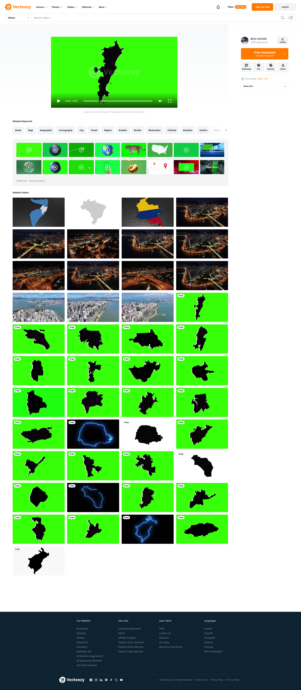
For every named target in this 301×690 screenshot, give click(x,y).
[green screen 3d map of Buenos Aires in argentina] (39, 497)
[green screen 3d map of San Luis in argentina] (202, 497)
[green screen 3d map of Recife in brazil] (39, 529)
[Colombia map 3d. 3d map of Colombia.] (148, 212)
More (101, 7)
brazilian (187, 130)
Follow (283, 42)
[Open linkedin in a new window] (101, 679)
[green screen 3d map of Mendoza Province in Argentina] (39, 370)
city (81, 130)
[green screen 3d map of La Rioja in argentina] (148, 370)
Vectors (40, 7)
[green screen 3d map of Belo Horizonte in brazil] (148, 497)
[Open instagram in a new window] (96, 679)
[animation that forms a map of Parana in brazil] (148, 434)
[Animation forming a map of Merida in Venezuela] (38, 560)
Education (82, 646)
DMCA (121, 633)
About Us (164, 637)
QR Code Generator (87, 665)
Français (208, 646)
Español (208, 633)
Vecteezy (81, 633)
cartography (66, 130)
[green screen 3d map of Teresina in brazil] (93, 465)
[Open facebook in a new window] (91, 679)
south (217, 130)
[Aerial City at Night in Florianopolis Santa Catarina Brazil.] (202, 275)
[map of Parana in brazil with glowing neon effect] (93, 434)
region (108, 130)
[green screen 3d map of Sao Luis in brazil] (202, 402)
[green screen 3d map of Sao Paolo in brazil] (93, 370)
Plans (231, 6)
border (137, 130)
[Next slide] (223, 130)
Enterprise (82, 642)
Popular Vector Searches (131, 642)
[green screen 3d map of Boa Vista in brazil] (202, 434)
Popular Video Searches (130, 651)
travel (94, 130)
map (30, 130)
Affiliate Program (127, 637)
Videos (70, 7)
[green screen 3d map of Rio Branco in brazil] (148, 465)
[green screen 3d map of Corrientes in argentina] (202, 370)
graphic (123, 130)
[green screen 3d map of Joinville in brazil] (93, 339)
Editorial (86, 7)
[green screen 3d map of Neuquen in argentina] (148, 339)
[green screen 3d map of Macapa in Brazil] (202, 339)
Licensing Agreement (129, 628)
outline (203, 130)
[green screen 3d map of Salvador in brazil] (93, 529)
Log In (285, 6)
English (208, 628)
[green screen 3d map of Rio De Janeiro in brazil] (39, 434)
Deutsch (208, 642)
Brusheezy (82, 628)
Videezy (81, 637)
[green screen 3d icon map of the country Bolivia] (39, 402)
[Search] (282, 18)
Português (209, 637)
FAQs (162, 628)
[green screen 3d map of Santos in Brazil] (39, 339)
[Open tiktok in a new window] (111, 679)
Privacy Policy (216, 679)
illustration (154, 130)
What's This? (262, 78)
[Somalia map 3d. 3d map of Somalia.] (39, 212)
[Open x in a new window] (116, 679)
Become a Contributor (170, 646)
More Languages (213, 651)
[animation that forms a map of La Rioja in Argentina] (202, 465)
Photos (56, 7)
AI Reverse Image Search (90, 656)
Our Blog (164, 642)
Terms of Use (201, 679)
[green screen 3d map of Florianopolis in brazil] (202, 307)
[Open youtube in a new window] (121, 679)
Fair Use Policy (232, 679)
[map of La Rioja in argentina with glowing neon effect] (93, 497)
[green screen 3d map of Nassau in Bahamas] (202, 529)
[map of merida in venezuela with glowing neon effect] (148, 529)
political (171, 130)
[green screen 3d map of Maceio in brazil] (39, 465)
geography (46, 130)
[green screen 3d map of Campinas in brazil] (148, 402)
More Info (248, 86)
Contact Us (165, 633)
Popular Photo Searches (130, 646)
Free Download (264, 53)
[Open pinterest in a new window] (106, 679)
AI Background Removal (89, 660)
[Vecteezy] (18, 7)
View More (212, 167)
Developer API (84, 651)
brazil (18, 130)
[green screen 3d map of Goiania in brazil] (93, 402)
